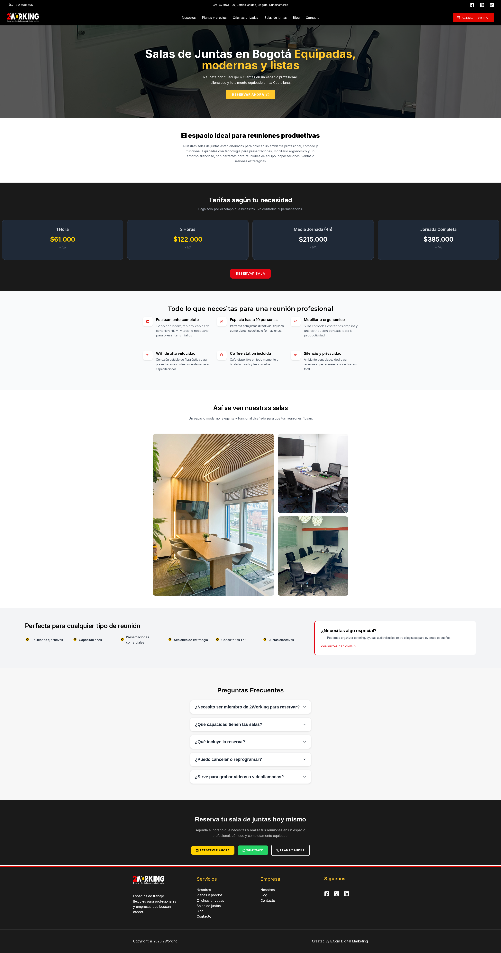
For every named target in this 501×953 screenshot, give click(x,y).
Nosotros (189, 18)
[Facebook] (472, 5)
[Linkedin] (492, 5)
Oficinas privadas (245, 18)
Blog (296, 18)
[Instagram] (482, 5)
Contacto (312, 18)
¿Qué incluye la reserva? (220, 741)
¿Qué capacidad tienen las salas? (228, 724)
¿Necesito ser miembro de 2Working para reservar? (247, 707)
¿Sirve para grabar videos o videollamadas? (239, 776)
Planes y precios (214, 18)
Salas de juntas (275, 18)
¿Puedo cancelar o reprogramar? (228, 759)
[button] (473, 17)
